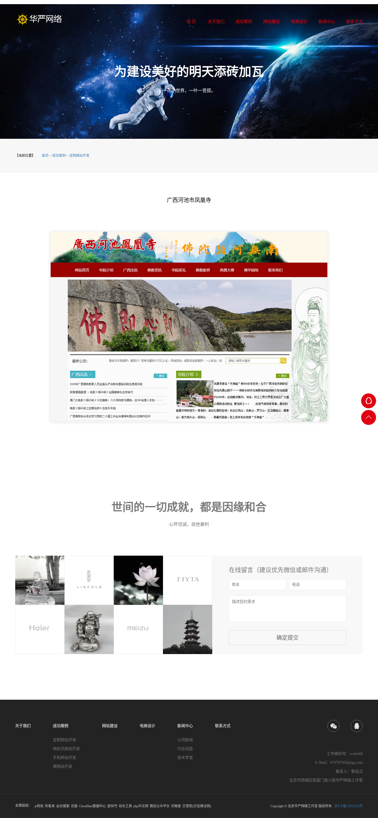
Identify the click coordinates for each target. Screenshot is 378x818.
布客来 (50, 806)
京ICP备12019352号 (348, 806)
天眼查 (176, 806)
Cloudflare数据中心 (92, 806)
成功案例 (59, 156)
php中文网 (140, 806)
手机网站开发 (64, 758)
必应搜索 (62, 806)
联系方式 (223, 726)
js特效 (39, 806)
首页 (45, 156)
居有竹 (112, 806)
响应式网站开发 (66, 749)
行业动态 (185, 749)
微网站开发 (62, 766)
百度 (74, 806)
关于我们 (23, 726)
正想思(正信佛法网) (196, 806)
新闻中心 (185, 726)
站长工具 (125, 806)
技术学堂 (185, 758)
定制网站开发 (79, 156)
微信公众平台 (160, 806)
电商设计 (147, 726)
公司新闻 (185, 740)
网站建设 (110, 726)
